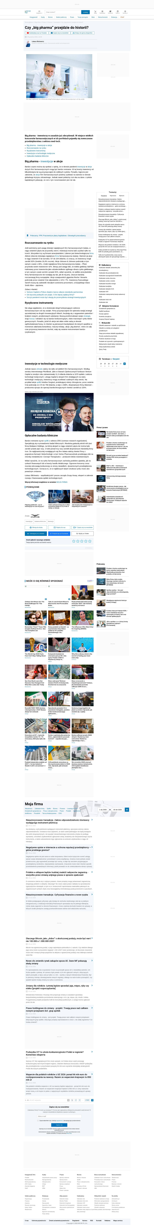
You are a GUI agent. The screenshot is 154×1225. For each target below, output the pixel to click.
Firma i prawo (102, 427)
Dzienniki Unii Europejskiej (67, 1205)
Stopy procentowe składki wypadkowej (111, 333)
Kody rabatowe (116, 1203)
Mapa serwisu (118, 1220)
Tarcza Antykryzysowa (49, 813)
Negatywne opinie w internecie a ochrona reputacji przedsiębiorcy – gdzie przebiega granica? (111, 205)
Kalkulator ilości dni (105, 299)
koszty (31, 319)
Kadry (43, 17)
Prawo (72, 17)
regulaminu (59, 1120)
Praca (61, 1186)
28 (116, 363)
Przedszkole (45, 1198)
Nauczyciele (45, 1203)
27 (113, 363)
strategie (86, 316)
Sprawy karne (63, 1179)
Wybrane (121, 195)
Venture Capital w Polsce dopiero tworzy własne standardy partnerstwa (55, 292)
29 (120, 363)
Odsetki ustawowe (99, 1207)
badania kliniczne (40, 521)
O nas (27, 1220)
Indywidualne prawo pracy (49, 1177)
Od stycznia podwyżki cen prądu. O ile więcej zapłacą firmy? (50, 295)
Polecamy (101, 564)
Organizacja (28, 1198)
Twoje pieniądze (83, 17)
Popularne (104, 195)
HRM (43, 1188)
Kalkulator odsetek (82, 1205)
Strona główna (29, 22)
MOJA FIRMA (61, 482)
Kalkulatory (106, 265)
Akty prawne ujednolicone (67, 1207)
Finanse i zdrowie (82, 1188)
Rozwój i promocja (30, 1205)
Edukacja (114, 17)
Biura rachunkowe (100, 1174)
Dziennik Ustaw (64, 1198)
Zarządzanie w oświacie (49, 1207)
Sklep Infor (63, 1188)
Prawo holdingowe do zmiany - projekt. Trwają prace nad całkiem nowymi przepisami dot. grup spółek (110, 235)
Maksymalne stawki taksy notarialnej (110, 344)
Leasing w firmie (72, 808)
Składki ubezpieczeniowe (101, 1203)
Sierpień (116, 359)
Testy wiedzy (45, 1213)
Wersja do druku (37, 527)
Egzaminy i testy (46, 1205)
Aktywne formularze (110, 306)
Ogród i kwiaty (116, 1186)
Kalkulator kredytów (105, 286)
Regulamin (75, 1220)
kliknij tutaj (69, 1133)
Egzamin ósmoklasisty (48, 1211)
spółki (39, 382)
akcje (90, 167)
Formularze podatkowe (118, 1207)
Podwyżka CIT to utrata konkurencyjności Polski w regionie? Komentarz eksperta (111, 240)
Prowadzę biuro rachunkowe (102, 1179)
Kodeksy (62, 1209)
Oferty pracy (115, 1211)
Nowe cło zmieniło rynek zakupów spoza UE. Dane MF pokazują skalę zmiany (111, 225)
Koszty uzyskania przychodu (108, 336)
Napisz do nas (60, 527)
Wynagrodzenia (46, 1179)
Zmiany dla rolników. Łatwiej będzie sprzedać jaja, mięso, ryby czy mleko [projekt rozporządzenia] (112, 230)
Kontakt (99, 1220)
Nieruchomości (103, 17)
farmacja (50, 521)
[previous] (68, 1100)
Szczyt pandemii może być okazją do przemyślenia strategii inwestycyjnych (56, 297)
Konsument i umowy (65, 1182)
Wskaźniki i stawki (100, 1196)
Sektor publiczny (61, 17)
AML (95, 1188)
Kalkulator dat (103, 302)
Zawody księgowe (30, 1186)
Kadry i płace (28, 1207)
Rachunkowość (29, 1179)
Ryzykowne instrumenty (36, 151)
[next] (92, 1100)
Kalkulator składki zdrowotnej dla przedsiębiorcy (109, 269)
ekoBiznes (28, 813)
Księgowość (34, 17)
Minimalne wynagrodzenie (101, 1201)
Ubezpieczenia (46, 1182)
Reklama (107, 1220)
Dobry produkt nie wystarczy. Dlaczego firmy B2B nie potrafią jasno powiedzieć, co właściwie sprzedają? (112, 251)
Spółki (49, 808)
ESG (60, 813)
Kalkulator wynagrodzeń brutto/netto (110, 275)
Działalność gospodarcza (107, 308)
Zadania (27, 1203)
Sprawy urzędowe (65, 1184)
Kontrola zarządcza (105, 316)
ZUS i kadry (28, 1184)
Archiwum (114, 1201)
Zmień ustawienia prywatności (59, 1220)
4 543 (87, 1100)
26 (109, 363)
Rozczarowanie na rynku (36, 148)
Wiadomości (115, 1177)
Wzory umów (115, 1205)
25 (105, 363)
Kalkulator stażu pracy (83, 1207)
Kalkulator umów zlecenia (107, 278)
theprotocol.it (115, 1209)
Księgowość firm (30, 1174)
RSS (91, 1220)
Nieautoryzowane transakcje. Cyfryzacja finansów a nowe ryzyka (111, 215)
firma (91, 253)
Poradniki (37, 813)
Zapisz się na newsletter (85, 527)
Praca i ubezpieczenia (50, 811)
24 (101, 363)
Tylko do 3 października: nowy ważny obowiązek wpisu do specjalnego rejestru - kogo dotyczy (111, 256)
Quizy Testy (102, 349)
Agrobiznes (76, 811)
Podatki (68, 811)
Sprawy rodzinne (64, 1177)
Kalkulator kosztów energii (107, 283)
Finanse (50, 22)
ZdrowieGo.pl (115, 1198)
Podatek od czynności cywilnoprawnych (111, 341)
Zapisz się (59, 1125)
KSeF (122, 17)
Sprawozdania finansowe (101, 1186)
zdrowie (39, 369)
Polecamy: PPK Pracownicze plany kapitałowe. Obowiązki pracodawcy (58, 236)
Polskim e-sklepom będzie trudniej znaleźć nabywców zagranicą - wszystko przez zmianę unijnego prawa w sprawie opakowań (111, 210)
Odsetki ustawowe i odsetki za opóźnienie (112, 325)
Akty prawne (63, 1196)
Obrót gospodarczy (30, 1182)
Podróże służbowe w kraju (107, 338)
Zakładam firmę (39, 808)
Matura (44, 1209)
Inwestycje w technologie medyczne (41, 153)
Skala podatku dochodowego (102, 1209)
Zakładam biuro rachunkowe (102, 1177)
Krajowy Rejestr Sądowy (107, 319)
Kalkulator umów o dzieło (107, 281)
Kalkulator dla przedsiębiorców (109, 273)
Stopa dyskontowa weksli (107, 346)
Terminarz (106, 359)
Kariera (84, 1220)
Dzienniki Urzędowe (65, 1203)
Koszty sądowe (104, 314)
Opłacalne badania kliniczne (38, 156)
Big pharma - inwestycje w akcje (39, 145)
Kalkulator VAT (103, 291)
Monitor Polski (64, 1201)
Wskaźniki (106, 323)
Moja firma (38, 22)
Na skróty (115, 1196)
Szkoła (44, 1201)
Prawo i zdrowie (64, 1190)
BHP (43, 1186)
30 (124, 363)
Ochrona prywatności (39, 1220)
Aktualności (28, 808)
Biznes (50, 17)
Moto (93, 17)
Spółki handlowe (104, 311)
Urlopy (44, 1184)
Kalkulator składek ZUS (106, 289)
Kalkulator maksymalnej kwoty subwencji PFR (112, 296)
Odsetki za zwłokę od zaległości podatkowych (109, 329)
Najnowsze (113, 195)
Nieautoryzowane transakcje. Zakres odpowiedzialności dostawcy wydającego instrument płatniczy (111, 200)
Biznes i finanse (81, 1177)
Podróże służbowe (99, 1205)
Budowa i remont (116, 1184)
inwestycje (47, 161)
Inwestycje (57, 22)
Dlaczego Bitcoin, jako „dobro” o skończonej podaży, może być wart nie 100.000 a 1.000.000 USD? (112, 220)
